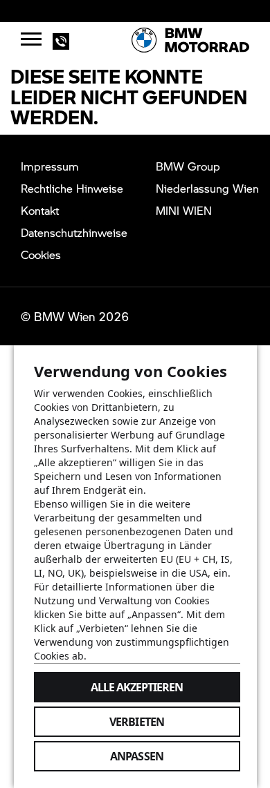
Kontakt (40, 210)
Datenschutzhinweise (74, 232)
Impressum (50, 166)
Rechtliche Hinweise (72, 188)
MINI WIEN (184, 210)
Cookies (41, 254)
